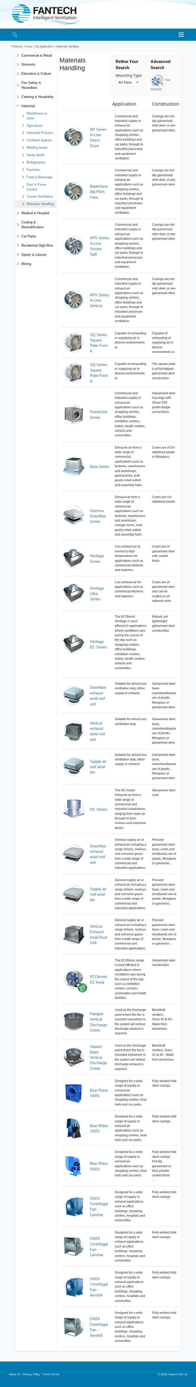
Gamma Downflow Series (98, 516)
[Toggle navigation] (182, 35)
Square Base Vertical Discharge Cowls (98, 1057)
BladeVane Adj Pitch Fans (99, 191)
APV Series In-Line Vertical (99, 300)
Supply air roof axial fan (98, 766)
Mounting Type (129, 75)
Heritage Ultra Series (97, 593)
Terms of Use (51, 1374)
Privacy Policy (31, 1374)
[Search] (15, 34)
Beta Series (99, 466)
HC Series (98, 809)
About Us (14, 1374)
